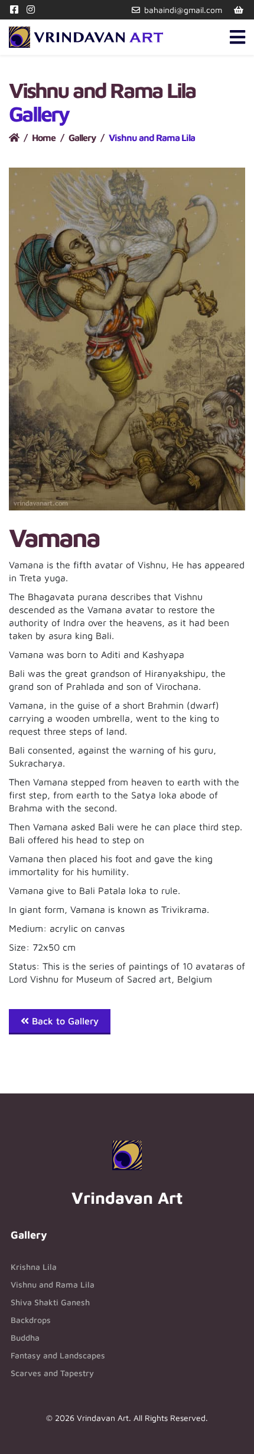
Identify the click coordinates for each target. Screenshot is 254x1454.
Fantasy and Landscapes (58, 1355)
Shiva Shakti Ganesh (50, 1302)
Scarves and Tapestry (52, 1373)
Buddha (25, 1337)
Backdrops (31, 1320)
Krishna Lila (34, 1267)
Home (44, 137)
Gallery (82, 137)
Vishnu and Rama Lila (53, 1284)
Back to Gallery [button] (64, 1021)
